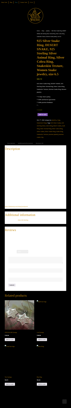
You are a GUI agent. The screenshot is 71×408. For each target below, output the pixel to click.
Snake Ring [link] (59, 131)
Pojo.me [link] (33, 404)
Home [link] (38, 31)
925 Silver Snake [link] (56, 123)
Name (10, 266)
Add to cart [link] (10, 339)
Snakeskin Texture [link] (42, 134)
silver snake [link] (40, 131)
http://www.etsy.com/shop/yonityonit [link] (16, 206)
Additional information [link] (25, 143)
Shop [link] (43, 31)
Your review (12, 255)
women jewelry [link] (53, 134)
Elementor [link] (38, 405)
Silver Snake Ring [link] (50, 131)
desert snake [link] (57, 126)
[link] (4, 2)
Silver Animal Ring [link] (45, 128)
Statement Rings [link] (42, 123)
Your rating (12, 252)
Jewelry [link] (48, 31)
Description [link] (11, 143)
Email (10, 276)
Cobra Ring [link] (49, 126)
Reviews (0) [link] (39, 143)
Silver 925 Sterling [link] (23, 220)
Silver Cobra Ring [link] (57, 128)
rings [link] (58, 120)
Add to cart (42, 114)
